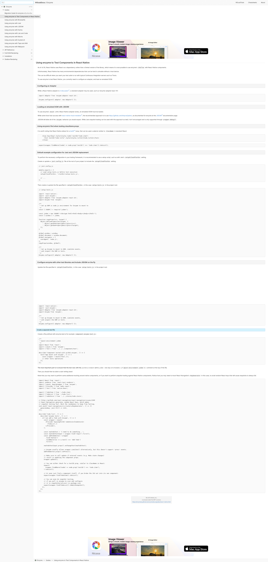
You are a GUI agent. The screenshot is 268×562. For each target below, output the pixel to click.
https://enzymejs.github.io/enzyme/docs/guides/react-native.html (151, 502)
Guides (48, 560)
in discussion (64, 91)
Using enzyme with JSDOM (14, 26)
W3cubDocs (40, 2)
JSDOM (159, 115)
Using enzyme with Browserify (15, 20)
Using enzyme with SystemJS (15, 40)
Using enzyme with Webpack (14, 46)
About (263, 2)
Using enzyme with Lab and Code (16, 33)
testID (72, 131)
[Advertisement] (99, 23)
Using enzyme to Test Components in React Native (19, 16)
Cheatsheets (252, 2)
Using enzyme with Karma (13, 30)
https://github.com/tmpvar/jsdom (120, 115)
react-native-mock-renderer (71, 115)
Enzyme (40, 560)
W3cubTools (240, 2)
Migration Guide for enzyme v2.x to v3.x (18, 13)
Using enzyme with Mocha (14, 36)
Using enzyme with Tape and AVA (16, 43)
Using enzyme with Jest (13, 23)
